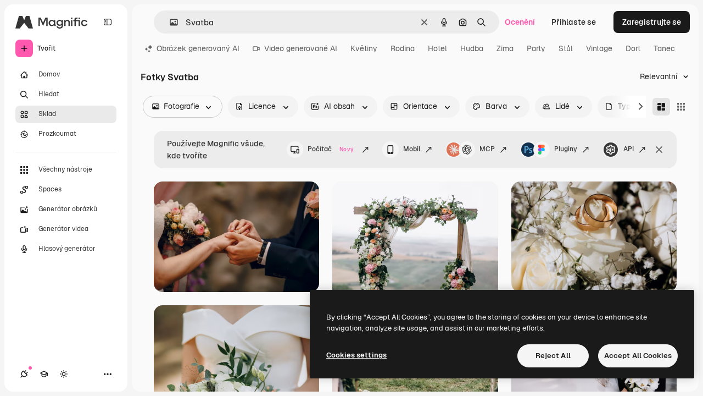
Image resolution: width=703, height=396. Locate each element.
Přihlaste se (573, 22)
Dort (633, 48)
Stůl (566, 48)
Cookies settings (356, 355)
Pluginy (565, 149)
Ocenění (520, 22)
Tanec (664, 48)
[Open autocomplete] (169, 22)
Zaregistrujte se (651, 22)
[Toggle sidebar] (107, 22)
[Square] (681, 107)
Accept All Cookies (638, 355)
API (628, 149)
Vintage (599, 48)
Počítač (331, 149)
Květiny (363, 48)
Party (536, 48)
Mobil (411, 149)
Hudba (471, 48)
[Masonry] (661, 107)
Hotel (437, 48)
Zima (505, 48)
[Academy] (44, 374)
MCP (487, 149)
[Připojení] (24, 374)
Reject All (553, 355)
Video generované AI (300, 48)
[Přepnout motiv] (63, 374)
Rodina (402, 48)
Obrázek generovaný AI (198, 48)
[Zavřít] (659, 149)
